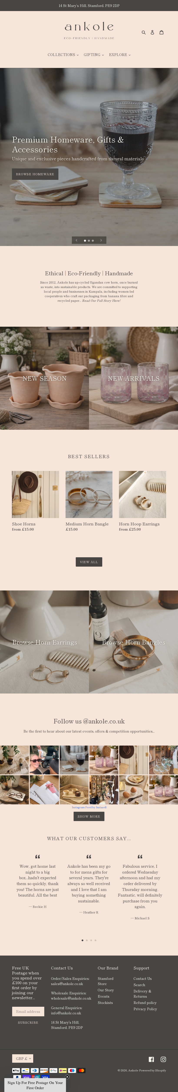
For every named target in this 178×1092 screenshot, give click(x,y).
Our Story (106, 989)
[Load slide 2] (89, 241)
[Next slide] (101, 240)
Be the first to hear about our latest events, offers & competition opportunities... (89, 731)
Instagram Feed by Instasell (89, 807)
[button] (35, 1085)
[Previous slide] (76, 240)
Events (103, 996)
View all (89, 562)
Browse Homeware (35, 174)
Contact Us (143, 978)
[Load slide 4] (95, 940)
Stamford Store (106, 981)
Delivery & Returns (142, 993)
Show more (89, 816)
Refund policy (145, 1002)
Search (139, 984)
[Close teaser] (67, 1077)
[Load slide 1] (85, 241)
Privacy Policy (145, 1008)
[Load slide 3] (93, 241)
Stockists (105, 1002)
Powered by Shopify (152, 1070)
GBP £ (21, 1058)
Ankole (133, 1070)
